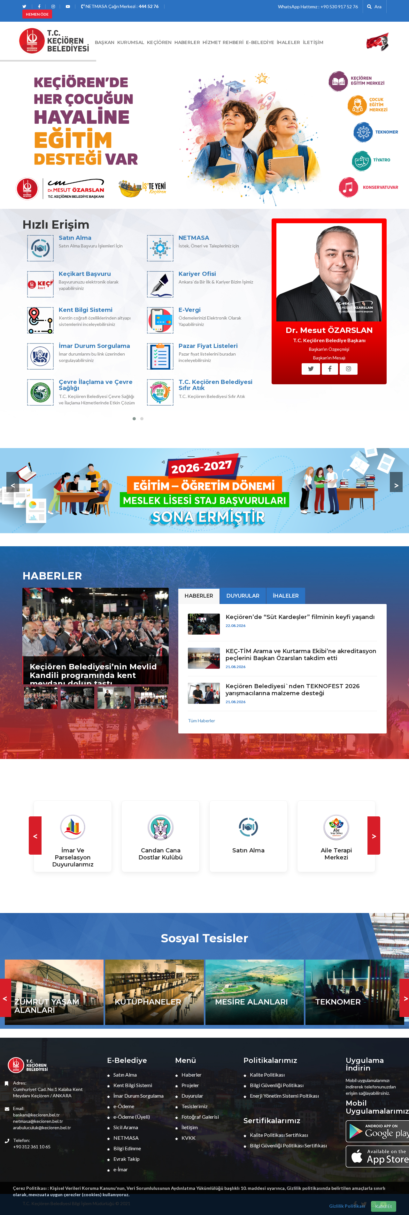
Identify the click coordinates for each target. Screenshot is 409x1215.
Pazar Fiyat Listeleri (208, 346)
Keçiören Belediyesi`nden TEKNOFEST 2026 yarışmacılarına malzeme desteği (293, 690)
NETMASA (194, 237)
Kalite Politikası (267, 1074)
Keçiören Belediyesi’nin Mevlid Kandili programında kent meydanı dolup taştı (93, 675)
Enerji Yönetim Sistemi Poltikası (284, 1096)
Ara (377, 6)
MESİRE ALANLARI (251, 1001)
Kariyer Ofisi (197, 273)
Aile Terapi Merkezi (336, 854)
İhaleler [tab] (286, 596)
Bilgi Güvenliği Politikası (276, 1085)
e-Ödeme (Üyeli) (131, 1117)
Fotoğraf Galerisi (200, 1117)
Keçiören (159, 42)
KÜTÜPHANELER (148, 1001)
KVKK (188, 1138)
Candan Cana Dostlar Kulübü (160, 854)
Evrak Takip (126, 1159)
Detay (72, 875)
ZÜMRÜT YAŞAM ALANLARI (46, 1006)
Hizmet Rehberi (223, 42)
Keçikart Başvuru (85, 273)
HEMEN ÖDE (37, 14)
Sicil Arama (125, 1127)
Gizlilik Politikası (347, 1206)
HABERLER (187, 42)
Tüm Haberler (201, 720)
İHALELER (288, 42)
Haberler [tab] (199, 596)
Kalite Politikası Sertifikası (278, 1135)
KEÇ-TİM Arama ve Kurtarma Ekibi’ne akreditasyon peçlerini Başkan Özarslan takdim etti (301, 655)
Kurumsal (130, 42)
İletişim (313, 42)
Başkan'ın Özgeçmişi (329, 349)
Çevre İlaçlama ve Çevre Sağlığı (96, 385)
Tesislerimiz (194, 1106)
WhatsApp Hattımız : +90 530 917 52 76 (318, 6)
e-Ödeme (123, 1106)
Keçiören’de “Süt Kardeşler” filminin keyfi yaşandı (300, 617)
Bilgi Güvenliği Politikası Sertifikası (288, 1145)
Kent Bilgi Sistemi (85, 309)
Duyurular (192, 1096)
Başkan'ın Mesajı (329, 357)
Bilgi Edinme (126, 1148)
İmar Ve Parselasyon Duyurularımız (73, 857)
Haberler (191, 1074)
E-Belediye (260, 42)
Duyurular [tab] (243, 596)
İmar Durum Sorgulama (94, 346)
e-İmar (120, 1169)
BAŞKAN (105, 42)
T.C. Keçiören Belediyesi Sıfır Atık (215, 385)
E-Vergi (190, 309)
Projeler (190, 1085)
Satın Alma (75, 237)
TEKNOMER (338, 1001)
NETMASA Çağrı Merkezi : (121, 6)
